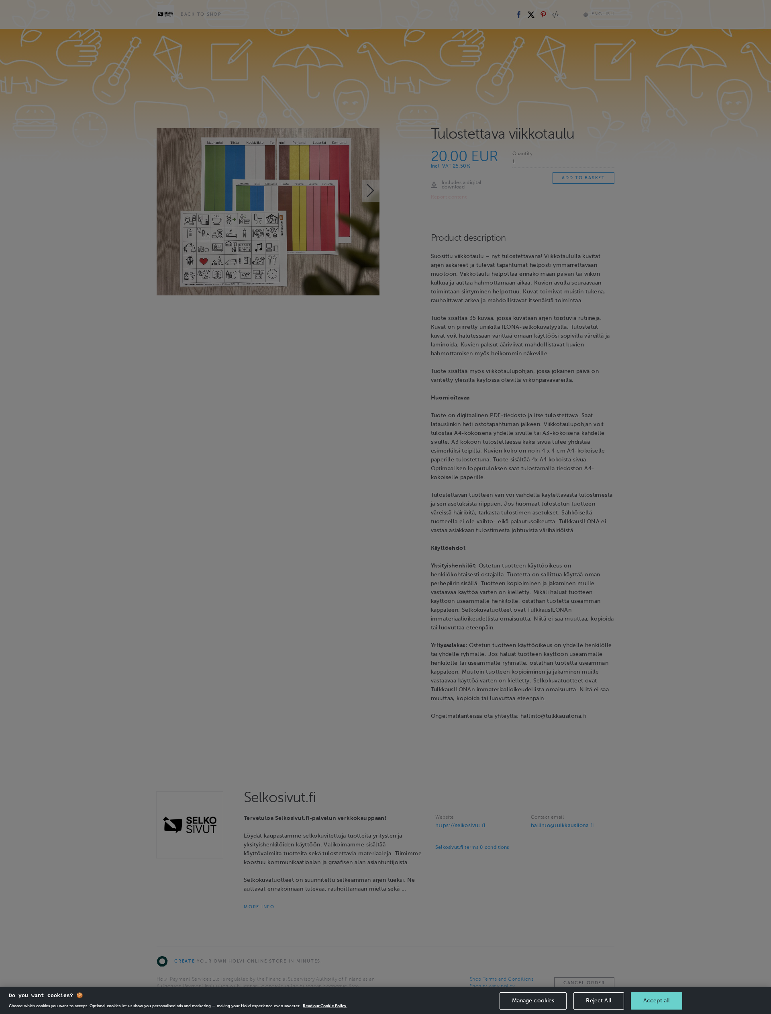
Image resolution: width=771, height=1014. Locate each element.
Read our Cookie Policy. (325, 1006)
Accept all (656, 1001)
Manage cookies (533, 1001)
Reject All (598, 1001)
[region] (385, 1000)
